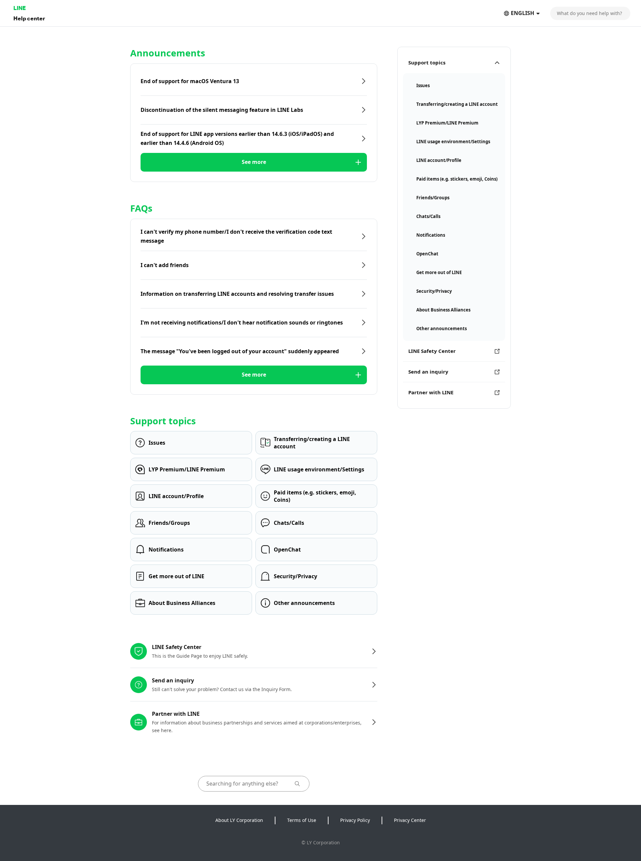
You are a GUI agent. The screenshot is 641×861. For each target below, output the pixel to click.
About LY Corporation (239, 820)
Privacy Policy (355, 820)
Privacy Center (410, 820)
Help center (29, 18)
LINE (19, 7)
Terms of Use (301, 820)
